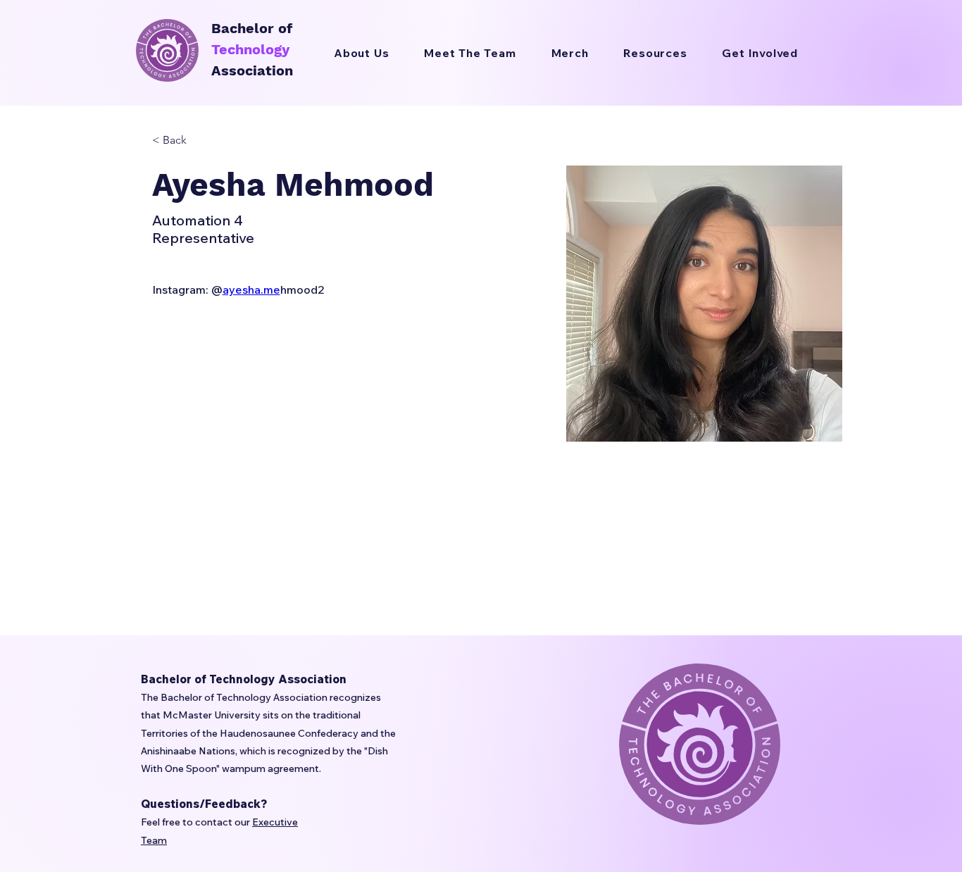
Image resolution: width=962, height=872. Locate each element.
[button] (655, 53)
